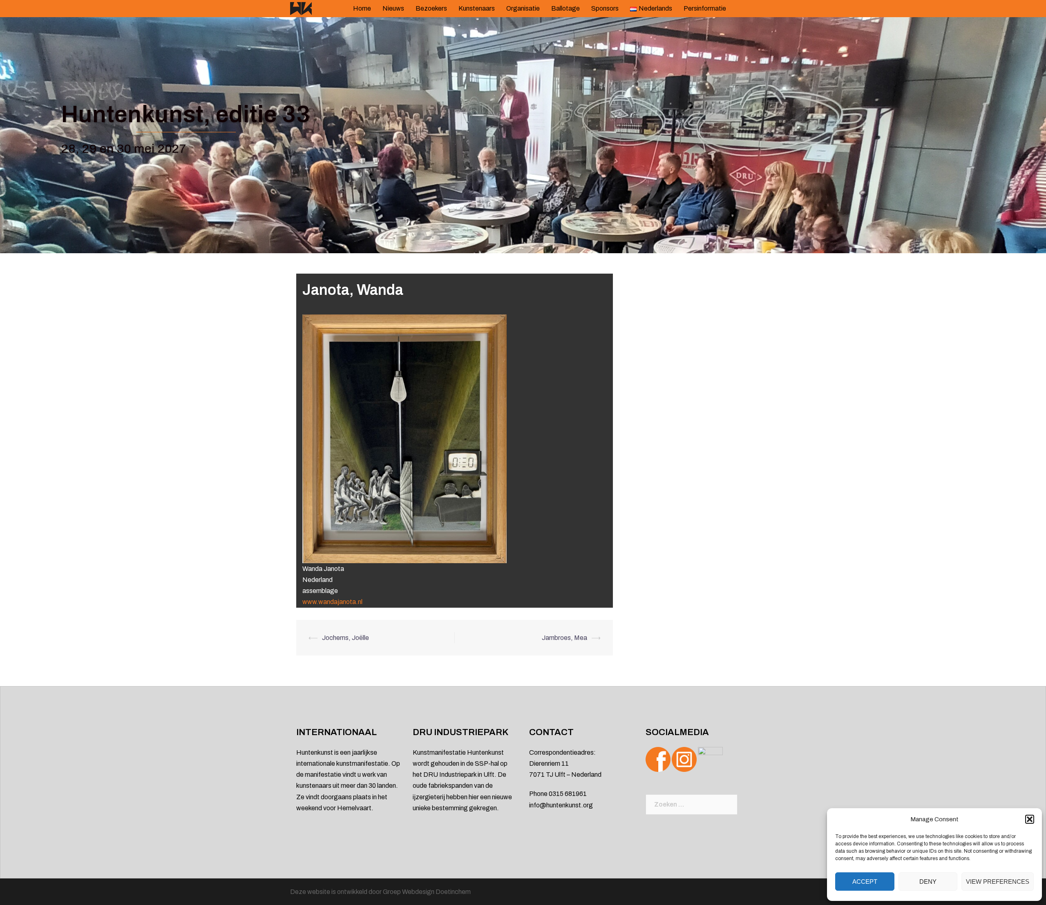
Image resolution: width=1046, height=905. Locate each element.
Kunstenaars (476, 8)
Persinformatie (705, 8)
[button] (1030, 819)
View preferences (997, 881)
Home (362, 8)
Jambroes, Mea (564, 637)
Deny (927, 881)
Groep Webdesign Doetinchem (427, 891)
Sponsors (605, 8)
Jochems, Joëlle (345, 637)
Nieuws (393, 8)
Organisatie (523, 8)
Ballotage (565, 8)
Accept (864, 881)
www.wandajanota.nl (332, 601)
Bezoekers (431, 8)
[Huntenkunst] (301, 7)
